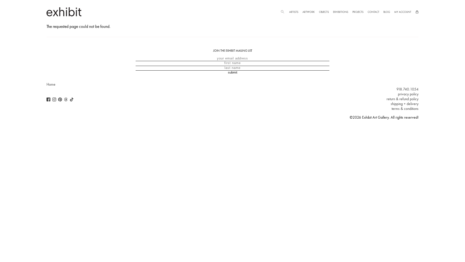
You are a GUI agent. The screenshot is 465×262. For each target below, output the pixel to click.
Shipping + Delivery (404, 103)
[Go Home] (63, 11)
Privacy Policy (408, 94)
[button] (282, 11)
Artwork (308, 12)
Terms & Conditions (405, 108)
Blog (386, 12)
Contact (373, 12)
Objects (324, 12)
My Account (402, 12)
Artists (293, 12)
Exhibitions (340, 12)
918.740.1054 (407, 89)
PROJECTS (358, 12)
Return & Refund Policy (402, 99)
